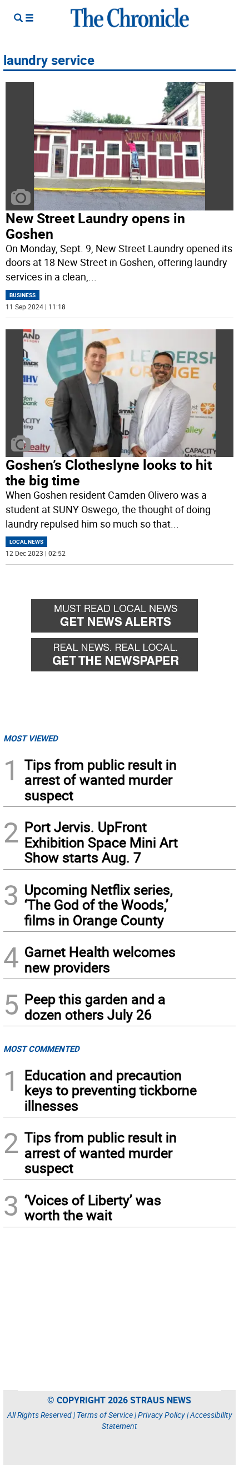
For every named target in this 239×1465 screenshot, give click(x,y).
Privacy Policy (161, 1414)
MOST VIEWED (30, 738)
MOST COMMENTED (41, 1048)
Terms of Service (105, 1414)
